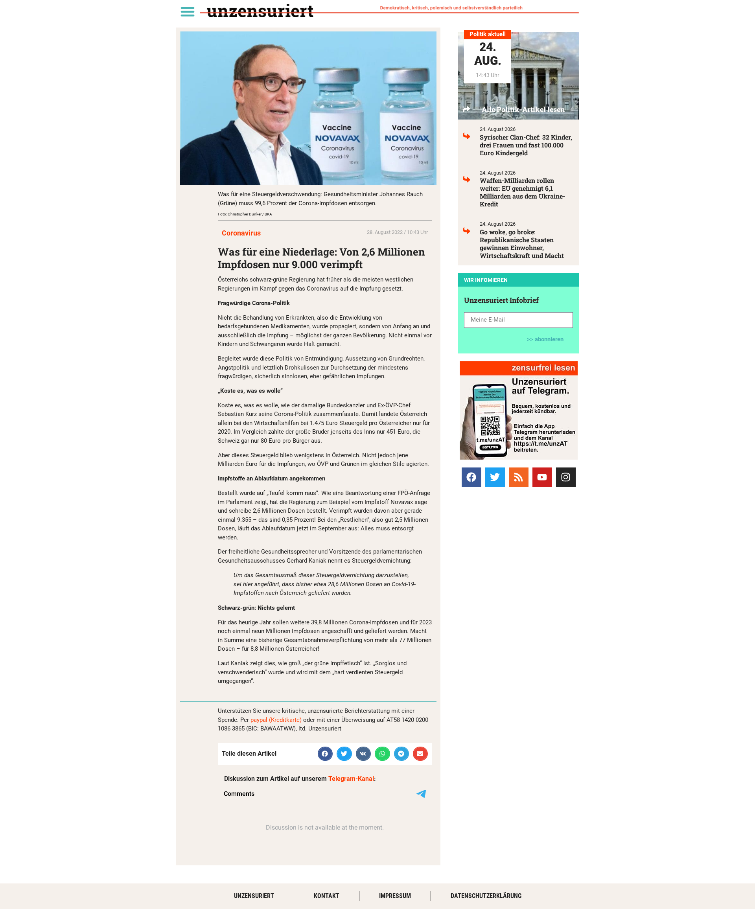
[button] (187, 11)
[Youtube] (542, 477)
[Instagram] (566, 477)
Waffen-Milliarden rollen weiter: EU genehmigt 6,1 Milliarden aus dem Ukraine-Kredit (522, 192)
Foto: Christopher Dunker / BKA (245, 214)
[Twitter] (495, 477)
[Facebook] (471, 477)
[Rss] (518, 477)
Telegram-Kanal (351, 778)
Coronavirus (241, 233)
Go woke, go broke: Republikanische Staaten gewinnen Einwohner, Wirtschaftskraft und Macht (522, 243)
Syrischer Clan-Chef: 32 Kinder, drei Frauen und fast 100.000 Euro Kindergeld (526, 145)
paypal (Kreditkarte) (276, 719)
